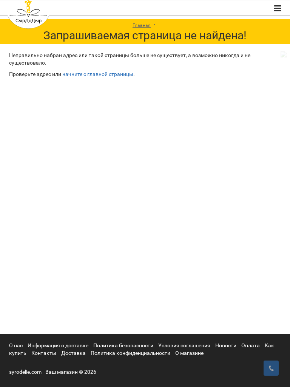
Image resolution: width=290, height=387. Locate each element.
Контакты (43, 353)
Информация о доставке (58, 345)
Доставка (73, 353)
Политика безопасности (123, 345)
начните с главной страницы (97, 74)
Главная (142, 25)
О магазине (189, 353)
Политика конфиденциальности (130, 353)
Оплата (250, 345)
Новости (225, 345)
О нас (16, 345)
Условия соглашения (184, 345)
